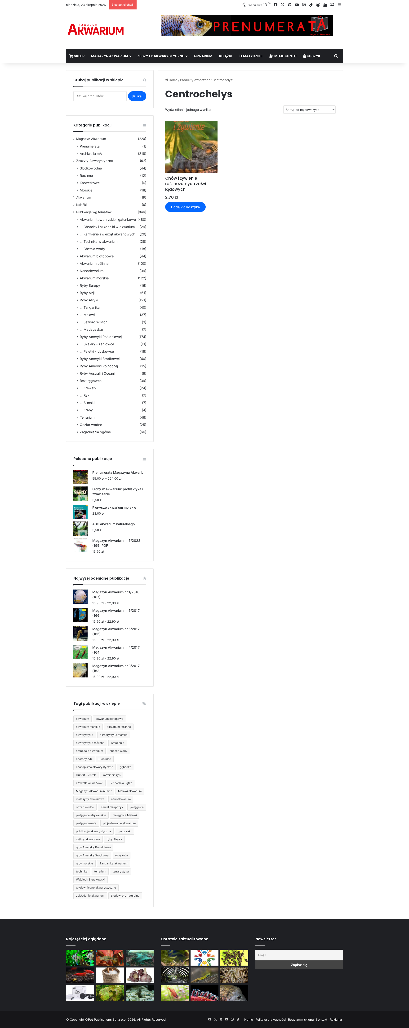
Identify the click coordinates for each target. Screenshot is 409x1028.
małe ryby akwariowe (90, 799)
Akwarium (202, 56)
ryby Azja (121, 855)
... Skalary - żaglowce (97, 344)
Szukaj (137, 96)
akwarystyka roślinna (90, 743)
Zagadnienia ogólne (95, 432)
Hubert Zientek (86, 775)
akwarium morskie (88, 727)
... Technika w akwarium (98, 241)
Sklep (78, 56)
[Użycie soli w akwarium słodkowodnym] (110, 975)
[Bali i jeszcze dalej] (175, 975)
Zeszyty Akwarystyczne (160, 56)
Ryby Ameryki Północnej (99, 366)
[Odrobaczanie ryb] (140, 975)
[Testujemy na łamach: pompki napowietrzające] (80, 993)
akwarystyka (84, 735)
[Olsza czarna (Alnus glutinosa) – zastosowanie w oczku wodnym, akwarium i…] (234, 958)
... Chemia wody (92, 249)
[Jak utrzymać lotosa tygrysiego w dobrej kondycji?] (110, 993)
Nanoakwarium (91, 271)
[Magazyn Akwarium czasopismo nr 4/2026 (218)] (175, 958)
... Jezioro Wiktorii (94, 322)
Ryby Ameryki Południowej (101, 337)
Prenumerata (90, 146)
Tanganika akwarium (113, 863)
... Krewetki (88, 388)
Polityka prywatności (270, 1019)
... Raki (85, 395)
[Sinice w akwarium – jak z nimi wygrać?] (140, 958)
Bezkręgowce (91, 381)
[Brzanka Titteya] (175, 993)
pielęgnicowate (86, 823)
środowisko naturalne (125, 895)
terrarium (100, 871)
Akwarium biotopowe (97, 256)
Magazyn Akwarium (109, 56)
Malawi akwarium (130, 791)
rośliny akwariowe (88, 839)
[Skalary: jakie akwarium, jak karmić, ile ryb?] (80, 958)
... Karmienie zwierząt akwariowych (107, 234)
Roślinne (86, 176)
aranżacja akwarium (89, 751)
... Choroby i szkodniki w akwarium (107, 227)
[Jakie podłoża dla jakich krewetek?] (80, 975)
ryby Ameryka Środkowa (92, 855)
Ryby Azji (87, 293)
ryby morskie (84, 863)
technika (82, 871)
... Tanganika (90, 307)
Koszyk (313, 56)
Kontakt (321, 1019)
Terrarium (87, 417)
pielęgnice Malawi (125, 815)
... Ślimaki (87, 403)
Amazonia (117, 743)
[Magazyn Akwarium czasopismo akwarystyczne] (95, 29)
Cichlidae (104, 759)
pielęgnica (137, 807)
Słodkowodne (91, 168)
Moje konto (285, 56)
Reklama (336, 1019)
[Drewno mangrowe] (234, 975)
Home (173, 80)
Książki (225, 56)
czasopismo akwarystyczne (94, 767)
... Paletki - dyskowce (97, 351)
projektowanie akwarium (119, 823)
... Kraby (86, 410)
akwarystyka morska (114, 735)
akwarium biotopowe (109, 718)
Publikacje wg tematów (93, 212)
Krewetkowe (90, 183)
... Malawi (87, 315)
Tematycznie (251, 56)
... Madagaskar (91, 329)
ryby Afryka (114, 839)
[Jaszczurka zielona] (204, 975)
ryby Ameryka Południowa (93, 847)
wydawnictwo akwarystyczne (96, 887)
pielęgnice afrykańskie (91, 815)
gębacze (125, 767)
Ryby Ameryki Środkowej (100, 359)
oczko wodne (85, 807)
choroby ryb (84, 759)
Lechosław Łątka (121, 783)
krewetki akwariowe (89, 783)
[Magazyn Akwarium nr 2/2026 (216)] (234, 993)
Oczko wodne (91, 425)
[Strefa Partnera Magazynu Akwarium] (204, 958)
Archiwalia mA (91, 154)
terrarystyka (121, 871)
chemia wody (118, 751)
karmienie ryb (111, 775)
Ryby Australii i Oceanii (97, 373)
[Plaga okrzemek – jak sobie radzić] (110, 958)
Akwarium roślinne (94, 263)
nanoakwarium (121, 799)
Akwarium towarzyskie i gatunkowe (108, 219)
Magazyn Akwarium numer (93, 791)
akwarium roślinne (119, 727)
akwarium (82, 718)
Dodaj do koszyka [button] (185, 207)
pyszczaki (124, 831)
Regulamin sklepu (301, 1019)
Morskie (86, 190)
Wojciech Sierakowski (90, 879)
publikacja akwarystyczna (93, 831)
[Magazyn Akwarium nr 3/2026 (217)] (204, 993)
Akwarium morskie (94, 278)
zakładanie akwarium (90, 895)
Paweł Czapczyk (112, 807)
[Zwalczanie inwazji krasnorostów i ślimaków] (140, 993)
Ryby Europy (90, 285)
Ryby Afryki (89, 300)
